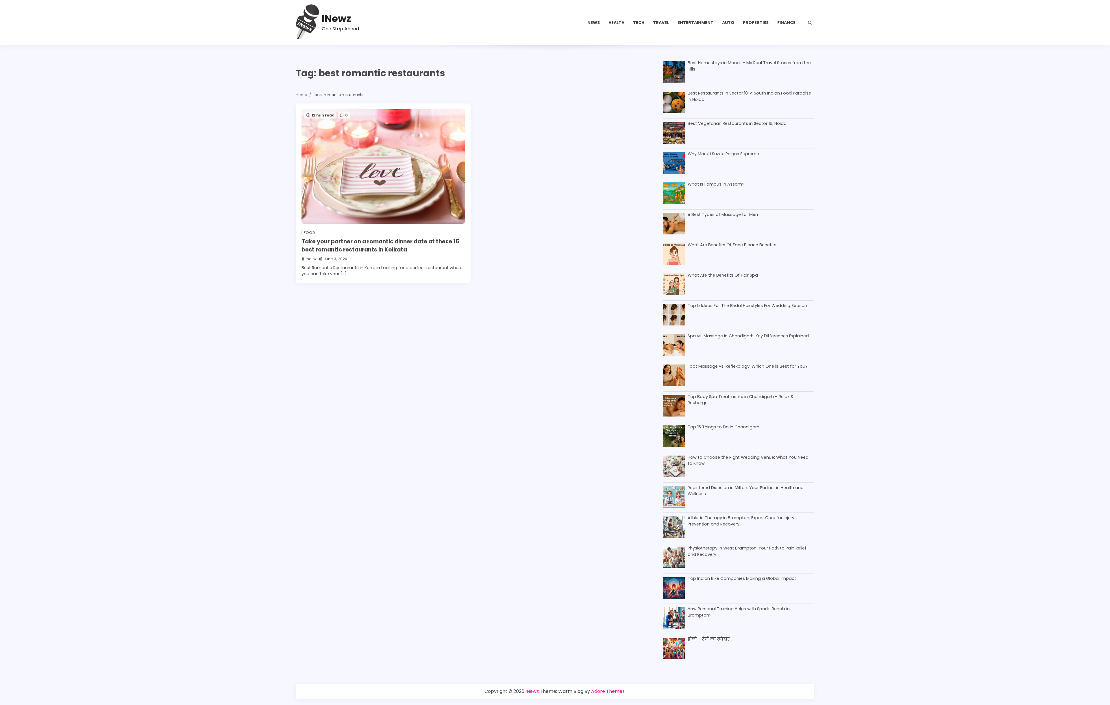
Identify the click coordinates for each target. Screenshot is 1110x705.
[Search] (810, 22)
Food (309, 232)
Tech (638, 22)
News (593, 22)
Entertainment (695, 22)
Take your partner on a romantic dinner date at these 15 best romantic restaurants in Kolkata (380, 246)
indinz (311, 258)
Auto (728, 22)
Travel (661, 22)
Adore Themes (608, 691)
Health (616, 22)
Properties (756, 22)
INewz (336, 18)
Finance (786, 22)
